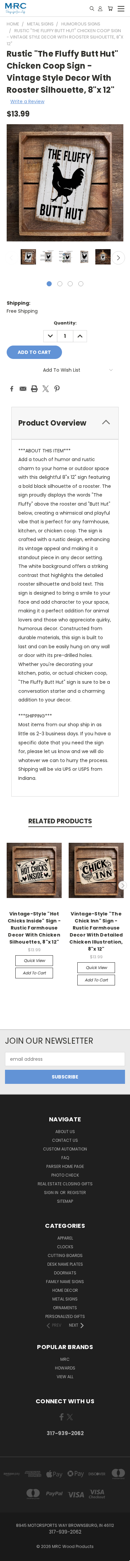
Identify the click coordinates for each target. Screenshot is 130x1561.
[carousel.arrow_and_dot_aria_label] (59, 283)
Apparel (65, 1238)
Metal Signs (65, 1299)
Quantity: (65, 323)
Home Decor (65, 1290)
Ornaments (65, 1308)
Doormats (65, 1273)
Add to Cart (34, 973)
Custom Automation (65, 1149)
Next (118, 258)
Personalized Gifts (65, 1316)
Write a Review (27, 101)
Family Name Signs (65, 1281)
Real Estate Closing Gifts (65, 1184)
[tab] (65, 423)
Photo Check (65, 1175)
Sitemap (65, 1201)
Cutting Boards (65, 1255)
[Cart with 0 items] (110, 8)
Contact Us (65, 1140)
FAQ (65, 1158)
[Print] (34, 388)
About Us (65, 1131)
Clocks (65, 1247)
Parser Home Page (65, 1166)
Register (76, 1192)
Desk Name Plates (65, 1264)
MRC (65, 1359)
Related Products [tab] (60, 821)
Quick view (34, 960)
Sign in (51, 1192)
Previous (11, 258)
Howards (65, 1368)
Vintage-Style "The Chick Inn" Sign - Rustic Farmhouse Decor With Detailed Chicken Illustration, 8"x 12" (96, 931)
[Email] (23, 388)
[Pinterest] (57, 388)
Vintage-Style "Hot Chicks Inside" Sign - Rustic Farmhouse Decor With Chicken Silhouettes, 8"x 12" (34, 927)
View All (65, 1377)
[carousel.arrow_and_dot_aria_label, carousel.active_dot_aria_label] (49, 283)
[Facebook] (11, 388)
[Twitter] (45, 388)
